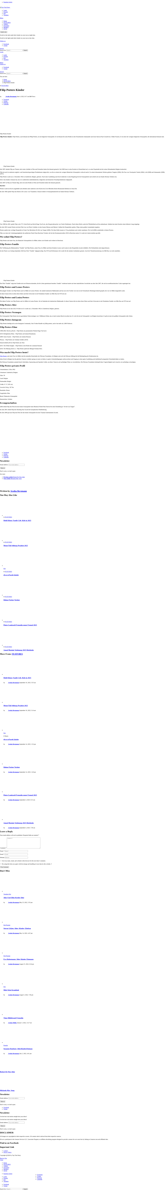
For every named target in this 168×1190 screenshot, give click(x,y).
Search (25, 50)
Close (1, 1160)
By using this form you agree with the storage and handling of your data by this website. (27, 864)
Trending (6, 15)
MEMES (6, 27)
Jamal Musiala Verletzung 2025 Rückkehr (19, 650)
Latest (5, 10)
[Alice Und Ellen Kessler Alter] (86, 883)
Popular (6, 12)
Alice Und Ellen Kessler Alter (14, 898)
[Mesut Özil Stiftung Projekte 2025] (86, 532)
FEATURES (7, 22)
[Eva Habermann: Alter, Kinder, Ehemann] (86, 944)
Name (2, 851)
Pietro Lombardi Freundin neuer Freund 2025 (20, 625)
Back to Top (3, 1158)
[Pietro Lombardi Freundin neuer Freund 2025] (86, 612)
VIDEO (6, 24)
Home (5, 21)
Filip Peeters (3, 356)
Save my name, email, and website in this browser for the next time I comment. (24, 861)
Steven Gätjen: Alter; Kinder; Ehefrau (17, 928)
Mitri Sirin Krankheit (11, 990)
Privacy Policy (8, 1152)
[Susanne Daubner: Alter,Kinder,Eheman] (86, 1034)
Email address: (4, 464)
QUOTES (6, 25)
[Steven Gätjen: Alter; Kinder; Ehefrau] (86, 914)
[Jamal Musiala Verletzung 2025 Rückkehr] (86, 637)
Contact (6, 1151)
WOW (5, 29)
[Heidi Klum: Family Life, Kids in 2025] (86, 507)
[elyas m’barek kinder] (86, 557)
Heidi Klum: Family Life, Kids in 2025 (17, 520)
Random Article (8, 2)
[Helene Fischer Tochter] (86, 587)
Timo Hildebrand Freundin (13, 1018)
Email (2, 854)
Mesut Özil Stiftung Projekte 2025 (16, 546)
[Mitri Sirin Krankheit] (86, 975)
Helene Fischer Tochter (12, 600)
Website (2, 857)
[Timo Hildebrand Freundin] (86, 1006)
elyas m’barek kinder (11, 575)
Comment (3, 848)
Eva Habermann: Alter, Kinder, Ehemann (19, 959)
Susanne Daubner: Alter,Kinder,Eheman (18, 1049)
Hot (5, 13)
